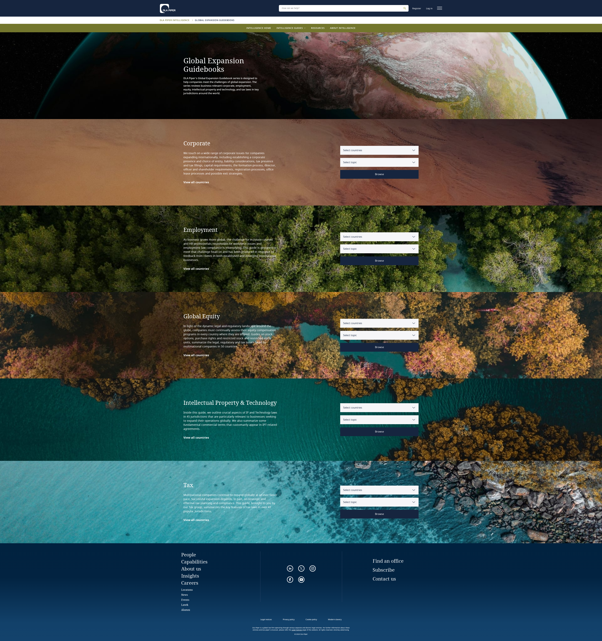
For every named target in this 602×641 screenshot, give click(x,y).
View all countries (196, 182)
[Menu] (439, 8)
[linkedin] (290, 568)
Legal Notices (297, 630)
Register (416, 8)
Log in (429, 8)
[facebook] (290, 579)
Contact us (384, 579)
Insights (190, 576)
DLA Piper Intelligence (175, 20)
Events (185, 599)
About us (191, 569)
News (184, 594)
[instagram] (312, 568)
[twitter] (301, 568)
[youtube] (301, 579)
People (188, 555)
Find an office (388, 561)
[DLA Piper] (167, 7)
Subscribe (384, 570)
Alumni (185, 609)
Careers (189, 583)
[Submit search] (405, 8)
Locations (187, 589)
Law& (184, 604)
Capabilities (194, 562)
